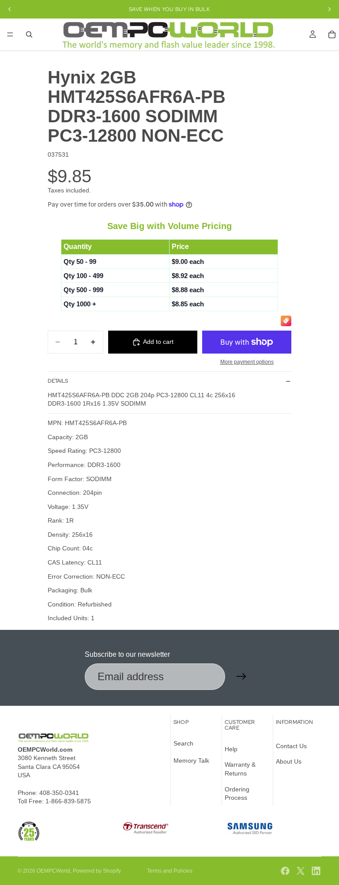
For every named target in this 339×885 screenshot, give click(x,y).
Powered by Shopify (97, 871)
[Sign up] (241, 676)
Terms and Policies (169, 871)
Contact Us (291, 745)
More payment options (247, 362)
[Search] (29, 34)
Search (183, 743)
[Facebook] (285, 871)
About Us (288, 761)
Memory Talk (191, 760)
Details (58, 380)
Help (231, 749)
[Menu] (10, 34)
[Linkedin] (316, 871)
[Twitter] (300, 871)
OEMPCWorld (53, 871)
